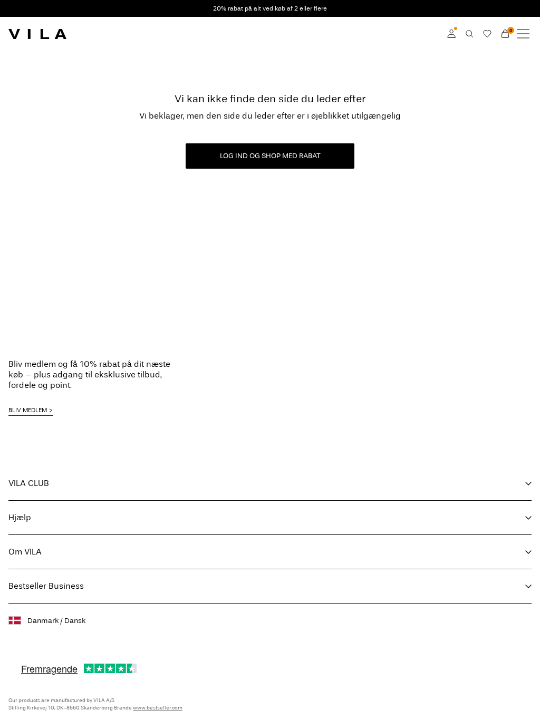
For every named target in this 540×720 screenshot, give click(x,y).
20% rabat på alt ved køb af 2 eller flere (270, 8)
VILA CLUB (28, 483)
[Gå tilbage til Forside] (37, 34)
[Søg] (469, 33)
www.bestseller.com (157, 708)
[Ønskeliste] (487, 33)
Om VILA (25, 552)
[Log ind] (451, 33)
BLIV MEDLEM (27, 410)
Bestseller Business (46, 586)
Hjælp (19, 517)
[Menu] (523, 33)
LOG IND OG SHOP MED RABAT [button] (270, 155)
